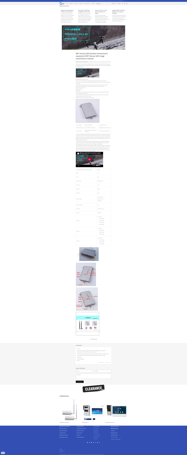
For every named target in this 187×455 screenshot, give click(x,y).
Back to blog (94, 339)
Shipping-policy (96, 431)
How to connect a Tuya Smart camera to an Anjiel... (101, 12)
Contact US (113, 430)
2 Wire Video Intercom (63, 430)
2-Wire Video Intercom (109, 422)
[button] (71, 4)
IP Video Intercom (62, 432)
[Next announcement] (127, 1)
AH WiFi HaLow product (64, 422)
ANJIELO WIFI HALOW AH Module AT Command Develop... (118, 12)
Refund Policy (96, 430)
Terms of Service (96, 433)
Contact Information (97, 435)
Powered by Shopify (101, 454)
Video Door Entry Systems (64, 426)
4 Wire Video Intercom (63, 428)
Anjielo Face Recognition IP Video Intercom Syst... (67, 11)
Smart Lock (78, 434)
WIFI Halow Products (80, 430)
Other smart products (80, 437)
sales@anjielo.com (114, 432)
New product (84, 422)
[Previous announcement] (60, 1)
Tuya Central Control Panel (81, 428)
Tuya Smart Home (80, 426)
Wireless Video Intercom (63, 434)
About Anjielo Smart (115, 426)
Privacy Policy (96, 428)
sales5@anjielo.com (114, 434)
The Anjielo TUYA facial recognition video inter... (84, 11)
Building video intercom (63, 437)
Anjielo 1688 (95, 438)
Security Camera (79, 432)
